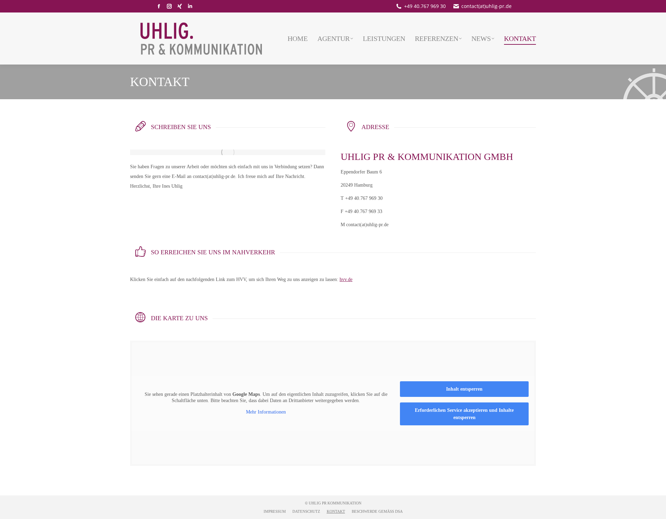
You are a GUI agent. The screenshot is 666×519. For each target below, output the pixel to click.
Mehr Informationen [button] (266, 412)
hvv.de (346, 279)
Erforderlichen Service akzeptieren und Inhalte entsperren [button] (464, 414)
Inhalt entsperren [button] (464, 389)
